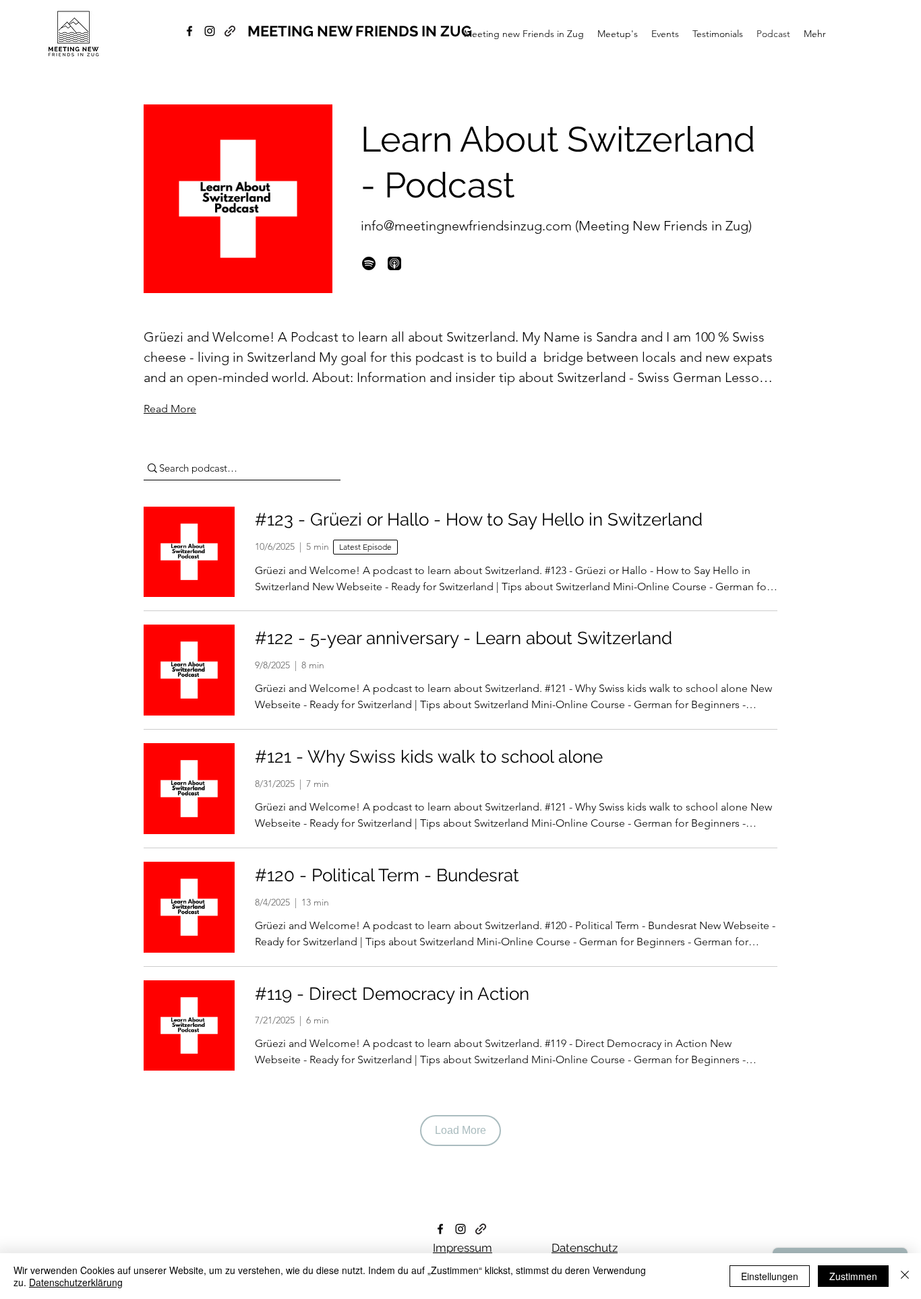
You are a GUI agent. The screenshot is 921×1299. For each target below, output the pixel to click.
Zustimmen (853, 1276)
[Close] (905, 1276)
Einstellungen (769, 1276)
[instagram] (209, 31)
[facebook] (189, 31)
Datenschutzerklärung (76, 1282)
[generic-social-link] (230, 31)
